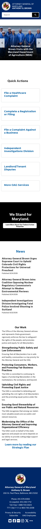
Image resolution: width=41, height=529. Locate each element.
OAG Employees (29, 515)
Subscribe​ (13, 515)
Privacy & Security (13, 513)
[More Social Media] (31, 521)
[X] (27, 521)
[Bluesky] (10, 521)
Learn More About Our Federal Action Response (20, 225)
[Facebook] (14, 521)
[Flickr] (18, 521)
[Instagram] (22, 521)
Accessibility (30, 513)
